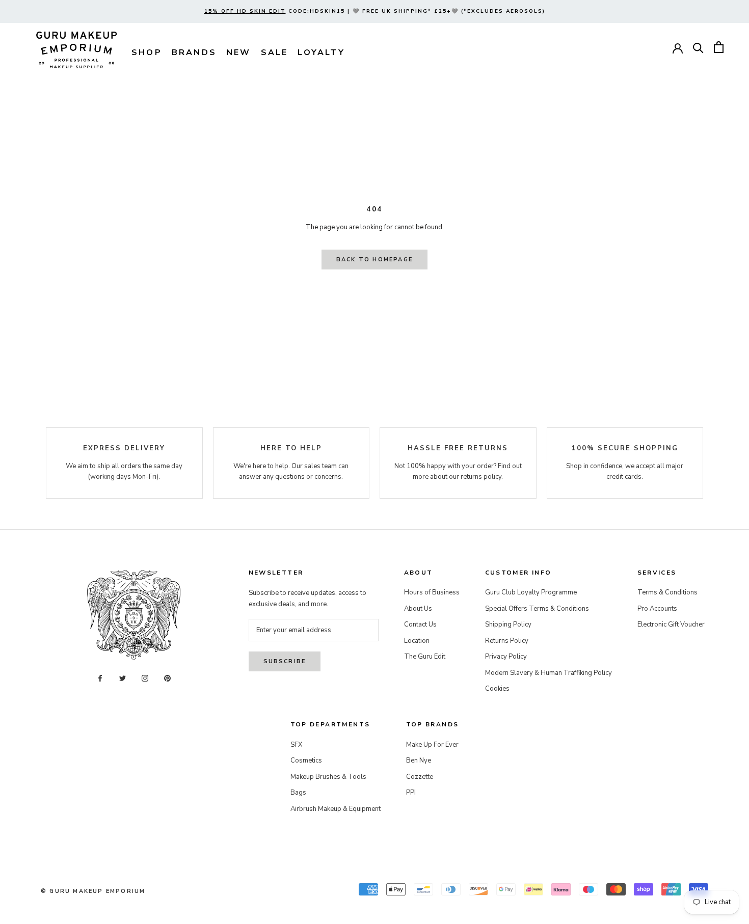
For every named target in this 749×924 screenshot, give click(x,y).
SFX (296, 744)
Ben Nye (418, 760)
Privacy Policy (506, 656)
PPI (411, 792)
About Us (418, 608)
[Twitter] (122, 678)
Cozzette (419, 776)
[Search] (698, 47)
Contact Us (420, 624)
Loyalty (321, 52)
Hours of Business (432, 592)
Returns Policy (506, 640)
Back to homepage (374, 259)
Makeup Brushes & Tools (328, 776)
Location (417, 640)
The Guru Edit (424, 656)
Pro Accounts (657, 608)
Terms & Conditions (667, 592)
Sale (274, 52)
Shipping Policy (508, 624)
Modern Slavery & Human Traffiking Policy (548, 672)
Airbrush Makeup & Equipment (335, 808)
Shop (146, 52)
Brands (194, 52)
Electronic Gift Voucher (671, 624)
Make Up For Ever (432, 744)
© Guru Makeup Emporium (93, 891)
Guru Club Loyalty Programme (531, 592)
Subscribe (284, 661)
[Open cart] (719, 47)
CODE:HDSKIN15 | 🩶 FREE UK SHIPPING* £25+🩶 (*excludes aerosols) (374, 11)
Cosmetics (306, 760)
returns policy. (482, 476)
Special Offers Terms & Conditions (537, 608)
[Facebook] (100, 678)
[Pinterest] (167, 678)
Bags (298, 792)
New (238, 52)
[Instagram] (145, 678)
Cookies (497, 688)
